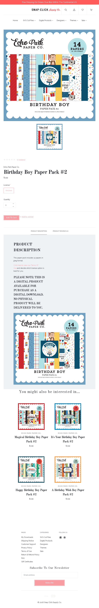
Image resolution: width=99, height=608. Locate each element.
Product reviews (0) (60, 231)
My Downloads (27, 537)
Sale (83, 20)
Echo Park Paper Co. (11, 167)
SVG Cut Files (28, 20)
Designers (61, 20)
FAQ (23, 558)
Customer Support (28, 544)
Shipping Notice (27, 541)
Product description (39, 231)
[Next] (92, 137)
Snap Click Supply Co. (53, 602)
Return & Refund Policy (30, 555)
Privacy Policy (26, 548)
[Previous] (6, 137)
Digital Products (45, 20)
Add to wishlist (27, 217)
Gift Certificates (27, 562)
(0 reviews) (20, 160)
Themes (73, 20)
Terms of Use (26, 551)
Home (15, 20)
